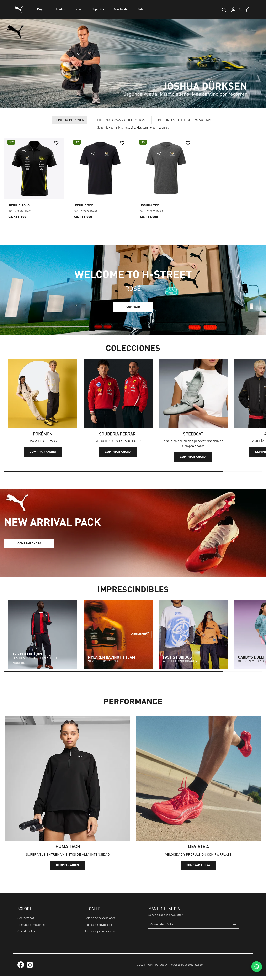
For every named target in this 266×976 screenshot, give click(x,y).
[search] (223, 9)
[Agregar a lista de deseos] (57, 142)
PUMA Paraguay (157, 964)
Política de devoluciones (100, 918)
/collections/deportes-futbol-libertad (23, 21)
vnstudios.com (194, 964)
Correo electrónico (162, 924)
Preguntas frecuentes (31, 924)
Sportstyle (121, 9)
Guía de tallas (26, 931)
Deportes (98, 9)
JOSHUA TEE (83, 205)
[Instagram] (30, 965)
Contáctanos (25, 918)
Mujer (41, 9)
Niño (78, 9)
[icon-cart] (248, 9)
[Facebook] (20, 964)
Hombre (60, 9)
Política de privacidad (98, 924)
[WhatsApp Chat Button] (256, 966)
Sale (141, 9)
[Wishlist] (241, 9)
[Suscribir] (234, 925)
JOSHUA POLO (19, 205)
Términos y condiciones (100, 931)
